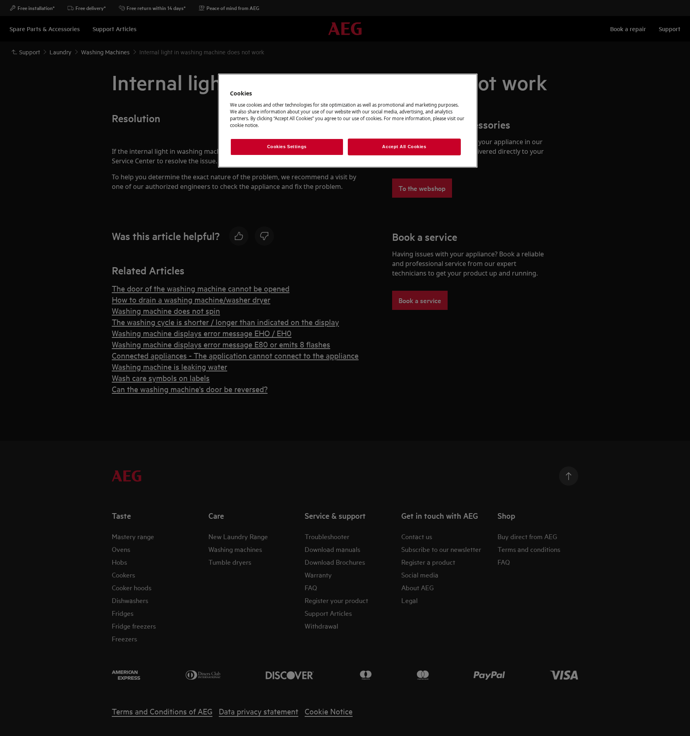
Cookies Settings (287, 146)
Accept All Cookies (404, 146)
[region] (348, 120)
